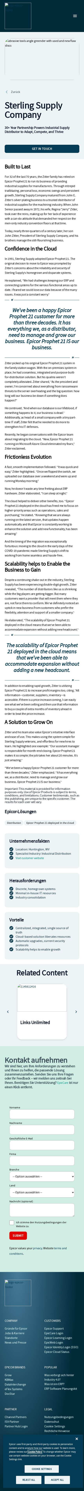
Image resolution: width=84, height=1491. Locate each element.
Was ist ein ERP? (54, 1384)
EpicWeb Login (53, 1343)
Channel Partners (16, 1417)
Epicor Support (54, 1329)
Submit (18, 1236)
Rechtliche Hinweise (57, 1431)
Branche (14, 1169)
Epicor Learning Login (58, 1338)
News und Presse (15, 1343)
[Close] (76, 1439)
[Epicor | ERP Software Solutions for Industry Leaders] (18, 16)
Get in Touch (42, 149)
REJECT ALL (28, 1479)
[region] (43, 1461)
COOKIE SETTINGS (42, 1469)
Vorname (14, 1107)
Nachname (15, 1123)
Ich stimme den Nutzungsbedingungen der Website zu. (41, 1224)
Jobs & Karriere (14, 1333)
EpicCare (62, 1083)
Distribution (14, 823)
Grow (8, 1375)
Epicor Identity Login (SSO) (61, 1347)
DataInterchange (15, 1384)
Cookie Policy (35, 1451)
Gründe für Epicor (16, 1329)
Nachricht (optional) (21, 1201)
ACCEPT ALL (57, 1479)
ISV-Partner (12, 1422)
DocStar (10, 1394)
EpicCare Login (53, 1333)
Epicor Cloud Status (56, 1352)
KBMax (9, 1380)
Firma (12, 1154)
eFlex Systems (13, 1389)
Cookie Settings (54, 1426)
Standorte (11, 1338)
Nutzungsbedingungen (58, 1417)
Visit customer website (30, 858)
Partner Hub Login (16, 1426)
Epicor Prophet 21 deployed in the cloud (50, 823)
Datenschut (51, 1422)
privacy (37, 1248)
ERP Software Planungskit (60, 1389)
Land (12, 1185)
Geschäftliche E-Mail (21, 1138)
